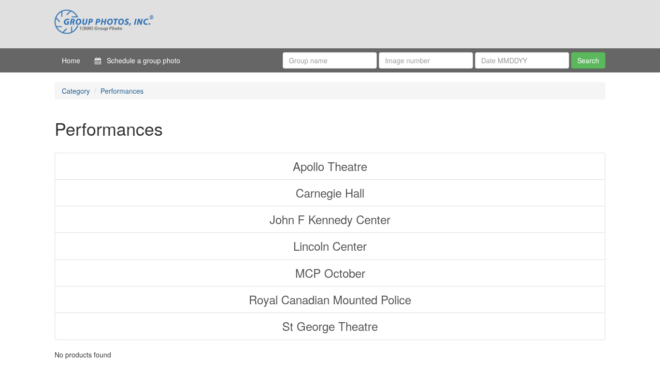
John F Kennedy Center (330, 219)
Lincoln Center (330, 245)
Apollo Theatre (330, 165)
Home (71, 60)
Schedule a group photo (140, 60)
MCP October (330, 272)
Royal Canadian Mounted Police (330, 299)
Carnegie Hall (330, 192)
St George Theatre (330, 325)
